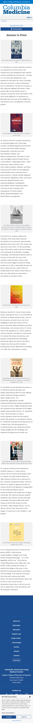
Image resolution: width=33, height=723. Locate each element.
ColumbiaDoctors (16, 611)
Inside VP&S (17, 638)
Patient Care (16, 634)
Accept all (9, 717)
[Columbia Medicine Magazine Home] (16, 9)
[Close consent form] (29, 696)
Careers (16, 655)
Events (16, 647)
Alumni (16, 651)
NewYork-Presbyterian (16, 605)
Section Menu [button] (17, 29)
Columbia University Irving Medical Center (16, 600)
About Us (4, 21)
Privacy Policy (16, 720)
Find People (16, 642)
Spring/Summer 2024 (16, 25)
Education (16, 625)
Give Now (16, 660)
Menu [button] (29, 17)
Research (16, 630)
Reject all (24, 717)
